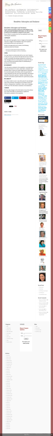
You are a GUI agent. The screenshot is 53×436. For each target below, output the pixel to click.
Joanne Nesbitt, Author (43, 209)
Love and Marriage (42, 86)
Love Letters (42, 88)
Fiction (41, 71)
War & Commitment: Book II (32, 9)
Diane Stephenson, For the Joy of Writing (43, 238)
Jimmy (43, 83)
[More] (50, 31)
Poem (39, 98)
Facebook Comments (15, 114)
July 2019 (8, 402)
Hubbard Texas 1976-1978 (43, 79)
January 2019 (8, 412)
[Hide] (50, 33)
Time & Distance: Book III (10, 10)
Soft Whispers (41, 292)
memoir (40, 92)
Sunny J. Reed (41, 281)
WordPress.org (38, 331)
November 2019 (9, 395)
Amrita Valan (41, 306)
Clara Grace (41, 287)
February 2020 (9, 390)
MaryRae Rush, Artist (42, 256)
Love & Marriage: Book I (21, 9)
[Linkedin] (50, 20)
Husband (44, 80)
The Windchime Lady (42, 294)
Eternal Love (8, 329)
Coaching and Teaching (42, 67)
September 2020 (9, 379)
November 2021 (9, 364)
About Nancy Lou (12, 9)
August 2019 (8, 400)
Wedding (40, 108)
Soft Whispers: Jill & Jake (43, 290)
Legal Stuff (33, 13)
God (46, 78)
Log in (36, 326)
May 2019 (8, 405)
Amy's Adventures (42, 271)
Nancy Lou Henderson (41, 93)
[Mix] (50, 22)
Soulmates (43, 100)
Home (6, 9)
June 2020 (8, 383)
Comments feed (38, 329)
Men (44, 91)
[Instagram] (50, 14)
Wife (39, 111)
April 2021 (8, 372)
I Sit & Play (41, 289)
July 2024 (8, 355)
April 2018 (8, 428)
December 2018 (9, 414)
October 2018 (8, 418)
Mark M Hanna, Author (43, 219)
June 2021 (8, 371)
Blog (7, 326)
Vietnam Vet (44, 106)
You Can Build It (42, 264)
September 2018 (9, 419)
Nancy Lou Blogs (39, 12)
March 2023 (8, 358)
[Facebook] (50, 8)
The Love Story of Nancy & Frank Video (22, 13)
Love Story (42, 89)
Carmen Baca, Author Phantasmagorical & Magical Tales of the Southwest (43, 164)
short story (8, 336)
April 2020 (8, 386)
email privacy (43, 50)
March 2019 (8, 409)
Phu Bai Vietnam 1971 (42, 96)
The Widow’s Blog (20, 12)
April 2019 (8, 407)
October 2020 (8, 378)
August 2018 (8, 421)
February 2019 (9, 411)
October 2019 (8, 397)
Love (42, 85)
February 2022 (9, 360)
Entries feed (37, 328)
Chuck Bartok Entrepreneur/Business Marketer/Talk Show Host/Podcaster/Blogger (43, 176)
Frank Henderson (41, 78)
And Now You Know (42, 301)
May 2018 (8, 426)
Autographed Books (9, 13)
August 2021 (8, 367)
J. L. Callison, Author (42, 191)
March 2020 (8, 388)
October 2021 (8, 365)
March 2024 (8, 357)
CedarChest (8, 328)
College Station (41, 68)
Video (7, 340)
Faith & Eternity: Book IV (21, 10)
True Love (41, 101)
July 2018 (8, 423)
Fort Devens (45, 71)
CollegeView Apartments (43, 69)
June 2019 (8, 404)
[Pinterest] (50, 17)
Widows (43, 110)
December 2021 (9, 362)
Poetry (43, 98)
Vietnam (40, 106)
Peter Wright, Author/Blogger (42, 229)
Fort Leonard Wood (41, 72)
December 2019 (9, 393)
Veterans (44, 104)
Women (42, 111)
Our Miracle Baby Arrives (43, 304)
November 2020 (9, 376)
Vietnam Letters (9, 342)
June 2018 (8, 425)
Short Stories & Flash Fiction (10, 12)
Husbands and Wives (43, 82)
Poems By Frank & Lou (31, 10)
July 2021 (8, 369)
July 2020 (8, 381)
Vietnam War (42, 107)
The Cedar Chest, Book (30, 12)
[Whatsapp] (50, 28)
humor (39, 80)
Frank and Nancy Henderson (42, 75)
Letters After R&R (9, 331)
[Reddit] (50, 25)
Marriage (41, 90)
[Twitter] (50, 11)
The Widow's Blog (9, 338)
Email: (40, 43)
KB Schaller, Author (42, 247)
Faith (39, 71)
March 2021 (8, 374)
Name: (40, 40)
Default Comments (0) (7, 114)
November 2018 (9, 416)
